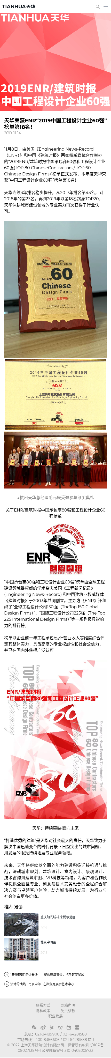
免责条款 (68, 1010)
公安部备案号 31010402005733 (67, 1050)
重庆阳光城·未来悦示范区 (58, 917)
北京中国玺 (48, 942)
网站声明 (68, 1005)
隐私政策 (43, 1010)
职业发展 (55, 1016)
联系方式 (43, 1005)
